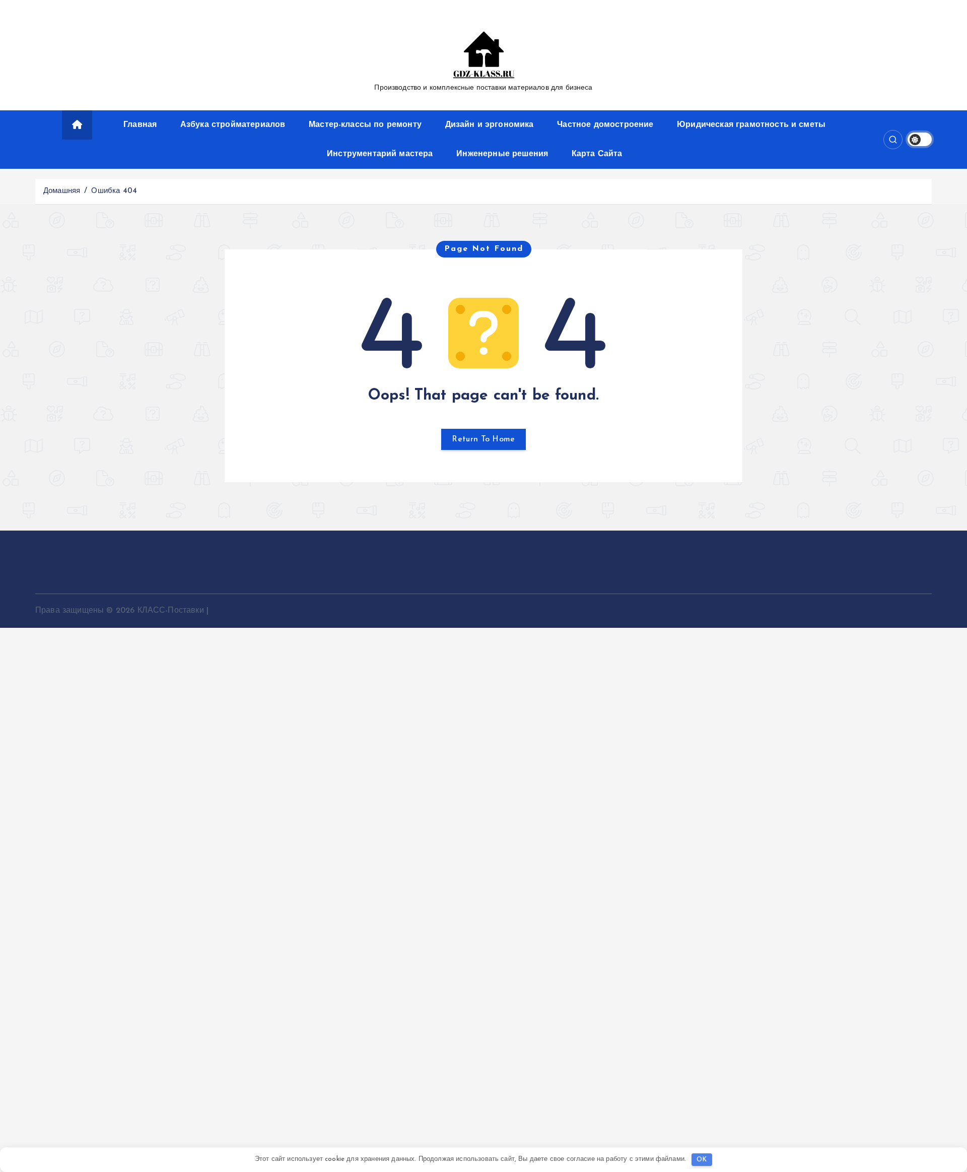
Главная (140, 125)
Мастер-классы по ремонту (365, 125)
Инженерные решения (502, 154)
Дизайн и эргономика (489, 125)
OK (702, 1159)
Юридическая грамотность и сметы (751, 125)
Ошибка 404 (114, 191)
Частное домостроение (605, 125)
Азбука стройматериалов (233, 125)
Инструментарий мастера (380, 154)
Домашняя (61, 191)
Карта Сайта (597, 154)
